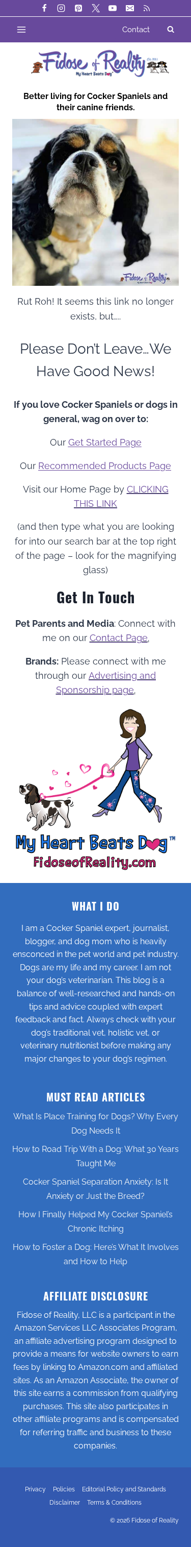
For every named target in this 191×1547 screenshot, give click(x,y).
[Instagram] (61, 8)
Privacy (35, 1489)
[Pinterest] (78, 8)
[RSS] (147, 8)
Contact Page (119, 637)
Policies (64, 1489)
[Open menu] (21, 29)
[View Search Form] (170, 29)
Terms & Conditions (114, 1502)
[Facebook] (44, 8)
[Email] (130, 8)
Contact (136, 29)
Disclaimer (64, 1502)
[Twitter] (96, 8)
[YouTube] (112, 8)
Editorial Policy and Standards (124, 1489)
